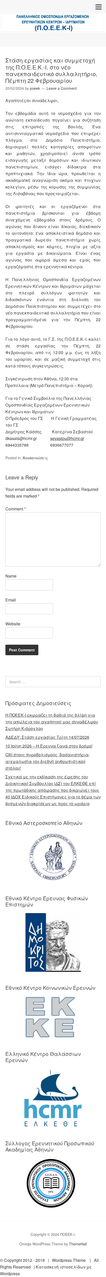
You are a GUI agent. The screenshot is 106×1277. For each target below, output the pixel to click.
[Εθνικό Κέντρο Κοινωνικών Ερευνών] (53, 1017)
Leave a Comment (62, 88)
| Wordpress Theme (66, 1260)
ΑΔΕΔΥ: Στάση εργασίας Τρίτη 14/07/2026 (47, 737)
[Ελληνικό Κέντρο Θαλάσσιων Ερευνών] (53, 1098)
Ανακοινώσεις (35, 457)
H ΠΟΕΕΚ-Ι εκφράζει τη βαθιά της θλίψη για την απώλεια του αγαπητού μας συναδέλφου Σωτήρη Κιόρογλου (51, 721)
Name (10, 576)
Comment (15, 509)
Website (12, 624)
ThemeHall (78, 1243)
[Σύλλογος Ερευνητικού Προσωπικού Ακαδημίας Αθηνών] (53, 1183)
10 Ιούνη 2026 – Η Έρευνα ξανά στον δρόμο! (48, 746)
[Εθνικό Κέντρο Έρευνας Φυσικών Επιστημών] (53, 942)
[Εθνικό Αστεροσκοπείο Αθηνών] (53, 857)
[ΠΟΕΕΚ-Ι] (53, 27)
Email (10, 600)
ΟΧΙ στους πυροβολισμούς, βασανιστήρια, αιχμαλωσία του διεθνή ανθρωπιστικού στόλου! (47, 761)
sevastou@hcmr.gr (67, 438)
